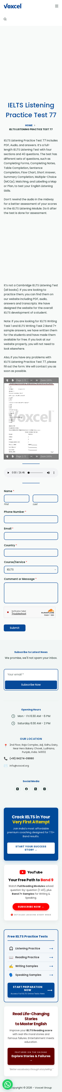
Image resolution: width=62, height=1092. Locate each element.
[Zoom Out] (31, 380)
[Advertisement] (31, 59)
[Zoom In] (36, 380)
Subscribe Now (31, 684)
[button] (7, 1084)
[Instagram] (44, 789)
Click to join (31, 834)
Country (10, 545)
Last (35, 504)
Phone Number (15, 512)
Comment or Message (20, 579)
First (6, 504)
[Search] (5, 19)
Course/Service (15, 562)
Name (9, 491)
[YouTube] (17, 789)
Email (8, 528)
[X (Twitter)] (35, 789)
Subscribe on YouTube (31, 892)
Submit (14, 628)
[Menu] (56, 6)
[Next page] (12, 380)
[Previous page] (7, 380)
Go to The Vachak (31, 1041)
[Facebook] (26, 789)
